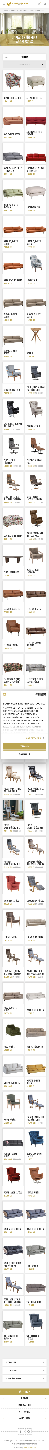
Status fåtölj (33, 1192)
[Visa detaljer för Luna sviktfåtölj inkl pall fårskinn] (13, 956)
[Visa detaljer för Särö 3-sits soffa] (35, 1212)
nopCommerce (30, 1447)
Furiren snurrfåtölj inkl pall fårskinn (12, 864)
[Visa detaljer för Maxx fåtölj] (13, 1029)
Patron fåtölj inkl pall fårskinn (36, 1118)
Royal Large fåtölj (13, 1192)
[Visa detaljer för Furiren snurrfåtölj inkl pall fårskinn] (13, 847)
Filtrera (24, 57)
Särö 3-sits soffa (35, 1229)
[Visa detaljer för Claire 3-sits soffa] (13, 518)
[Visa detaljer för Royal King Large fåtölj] (35, 1139)
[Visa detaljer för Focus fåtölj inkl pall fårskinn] (13, 774)
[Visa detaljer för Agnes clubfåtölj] (13, 80)
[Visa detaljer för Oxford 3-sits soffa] (35, 1066)
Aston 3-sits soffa (13, 280)
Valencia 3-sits (34, 1302)
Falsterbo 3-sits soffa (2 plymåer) (12, 680)
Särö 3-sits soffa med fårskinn (12, 1264)
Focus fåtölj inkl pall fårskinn (12, 790)
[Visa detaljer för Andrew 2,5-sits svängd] (35, 117)
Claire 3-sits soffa (13, 535)
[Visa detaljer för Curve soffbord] (13, 555)
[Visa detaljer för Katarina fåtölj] (13, 883)
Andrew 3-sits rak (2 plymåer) (13, 169)
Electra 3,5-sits (12, 609)
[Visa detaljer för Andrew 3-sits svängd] (13, 190)
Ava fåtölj (32, 280)
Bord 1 (30, 353)
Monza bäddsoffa (12, 1083)
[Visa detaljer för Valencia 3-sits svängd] (13, 1321)
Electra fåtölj (11, 645)
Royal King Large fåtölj (34, 1155)
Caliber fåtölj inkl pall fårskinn (36, 388)
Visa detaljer (33, 738)
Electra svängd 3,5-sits (34, 644)
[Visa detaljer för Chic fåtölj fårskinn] (13, 445)
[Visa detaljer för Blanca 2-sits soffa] (13, 299)
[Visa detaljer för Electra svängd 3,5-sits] (35, 628)
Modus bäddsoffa (35, 1046)
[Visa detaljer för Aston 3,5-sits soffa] (35, 226)
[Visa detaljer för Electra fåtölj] (13, 628)
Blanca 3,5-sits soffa (34, 315)
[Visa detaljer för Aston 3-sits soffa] (13, 263)
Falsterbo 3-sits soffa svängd (35, 680)
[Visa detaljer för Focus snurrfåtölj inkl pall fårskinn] (13, 810)
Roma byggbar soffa (10, 1155)
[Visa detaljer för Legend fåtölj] (13, 920)
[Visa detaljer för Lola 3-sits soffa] (35, 920)
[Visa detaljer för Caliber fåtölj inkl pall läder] (13, 409)
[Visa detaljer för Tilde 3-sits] (35, 1248)
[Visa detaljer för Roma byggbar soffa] (13, 1139)
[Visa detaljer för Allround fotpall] (35, 80)
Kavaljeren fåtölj (35, 900)
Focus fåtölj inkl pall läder (35, 790)
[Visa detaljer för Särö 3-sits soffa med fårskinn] (13, 1248)
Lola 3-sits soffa (35, 937)
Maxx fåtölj (9, 1046)
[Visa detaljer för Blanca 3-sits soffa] (13, 336)
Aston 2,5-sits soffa (11, 242)
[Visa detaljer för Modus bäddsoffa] (35, 1029)
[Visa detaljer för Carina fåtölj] (35, 409)
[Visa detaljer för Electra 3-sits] (35, 591)
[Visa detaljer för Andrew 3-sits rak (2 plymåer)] (13, 153)
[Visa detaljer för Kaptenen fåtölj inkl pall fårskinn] (35, 847)
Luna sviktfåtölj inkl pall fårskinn (12, 972)
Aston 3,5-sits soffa (34, 242)
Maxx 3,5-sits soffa (10, 1009)
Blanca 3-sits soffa (10, 352)
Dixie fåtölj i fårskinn (33, 571)
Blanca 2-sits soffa (10, 315)
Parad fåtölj (10, 1119)
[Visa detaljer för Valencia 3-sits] (35, 1284)
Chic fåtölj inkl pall (34, 461)
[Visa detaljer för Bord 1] (35, 336)
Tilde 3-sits (32, 1265)
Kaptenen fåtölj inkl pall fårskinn (35, 863)
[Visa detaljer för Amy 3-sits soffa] (13, 117)
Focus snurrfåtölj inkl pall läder (35, 828)
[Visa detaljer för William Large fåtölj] (35, 1321)
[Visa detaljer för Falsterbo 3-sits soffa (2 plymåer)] (13, 664)
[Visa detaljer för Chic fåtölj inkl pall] (35, 445)
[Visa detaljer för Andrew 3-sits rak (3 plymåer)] (35, 153)
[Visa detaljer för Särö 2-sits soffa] (13, 1212)
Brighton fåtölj (12, 390)
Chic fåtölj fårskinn (9, 461)
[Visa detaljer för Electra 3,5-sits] (13, 591)
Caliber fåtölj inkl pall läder (13, 425)
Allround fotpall (35, 98)
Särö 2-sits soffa (12, 1229)
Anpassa (23, 754)
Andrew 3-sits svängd (11, 206)
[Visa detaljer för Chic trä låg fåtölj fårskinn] (35, 482)
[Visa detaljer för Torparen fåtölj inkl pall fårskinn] (13, 1284)
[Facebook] (21, 1431)
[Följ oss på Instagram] (28, 1431)
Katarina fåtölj (11, 900)
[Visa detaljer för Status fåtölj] (35, 1175)
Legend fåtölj (10, 937)
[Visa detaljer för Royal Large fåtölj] (13, 1175)
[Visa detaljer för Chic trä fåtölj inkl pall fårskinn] (13, 482)
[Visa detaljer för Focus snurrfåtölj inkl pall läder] (35, 810)
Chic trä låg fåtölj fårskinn (34, 498)
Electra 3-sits (34, 609)
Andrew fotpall (34, 207)
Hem (6, 10)
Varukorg (40, 3)
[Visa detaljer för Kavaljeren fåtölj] (35, 883)
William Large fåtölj (33, 1337)
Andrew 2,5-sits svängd (34, 133)
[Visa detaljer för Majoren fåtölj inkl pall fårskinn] (35, 956)
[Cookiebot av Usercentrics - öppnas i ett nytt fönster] (35, 694)
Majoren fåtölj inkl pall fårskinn (35, 972)
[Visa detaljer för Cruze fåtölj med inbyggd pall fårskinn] (35, 518)
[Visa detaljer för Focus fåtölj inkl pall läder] (35, 774)
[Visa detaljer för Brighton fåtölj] (13, 372)
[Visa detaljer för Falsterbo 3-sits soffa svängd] (35, 664)
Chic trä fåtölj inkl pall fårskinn (12, 498)
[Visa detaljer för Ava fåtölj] (35, 263)
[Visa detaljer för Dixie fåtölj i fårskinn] (35, 555)
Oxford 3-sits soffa (33, 1082)
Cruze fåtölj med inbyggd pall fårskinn (35, 536)
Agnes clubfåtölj (12, 98)
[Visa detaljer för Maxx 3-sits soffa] (35, 993)
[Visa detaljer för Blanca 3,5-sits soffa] (35, 299)
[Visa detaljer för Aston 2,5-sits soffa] (13, 226)
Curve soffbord (11, 572)
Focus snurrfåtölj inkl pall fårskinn (12, 828)
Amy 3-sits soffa (12, 134)
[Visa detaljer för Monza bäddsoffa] (13, 1066)
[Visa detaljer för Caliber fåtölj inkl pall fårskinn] (35, 372)
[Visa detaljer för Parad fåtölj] (13, 1102)
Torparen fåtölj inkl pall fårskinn (12, 1300)
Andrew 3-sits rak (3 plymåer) (35, 169)
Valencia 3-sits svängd (11, 1337)
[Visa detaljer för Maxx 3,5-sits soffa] (13, 993)
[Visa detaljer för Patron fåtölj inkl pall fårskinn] (35, 1102)
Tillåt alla (25, 746)
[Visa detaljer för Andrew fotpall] (35, 190)
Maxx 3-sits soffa (35, 1010)
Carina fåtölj (33, 426)
